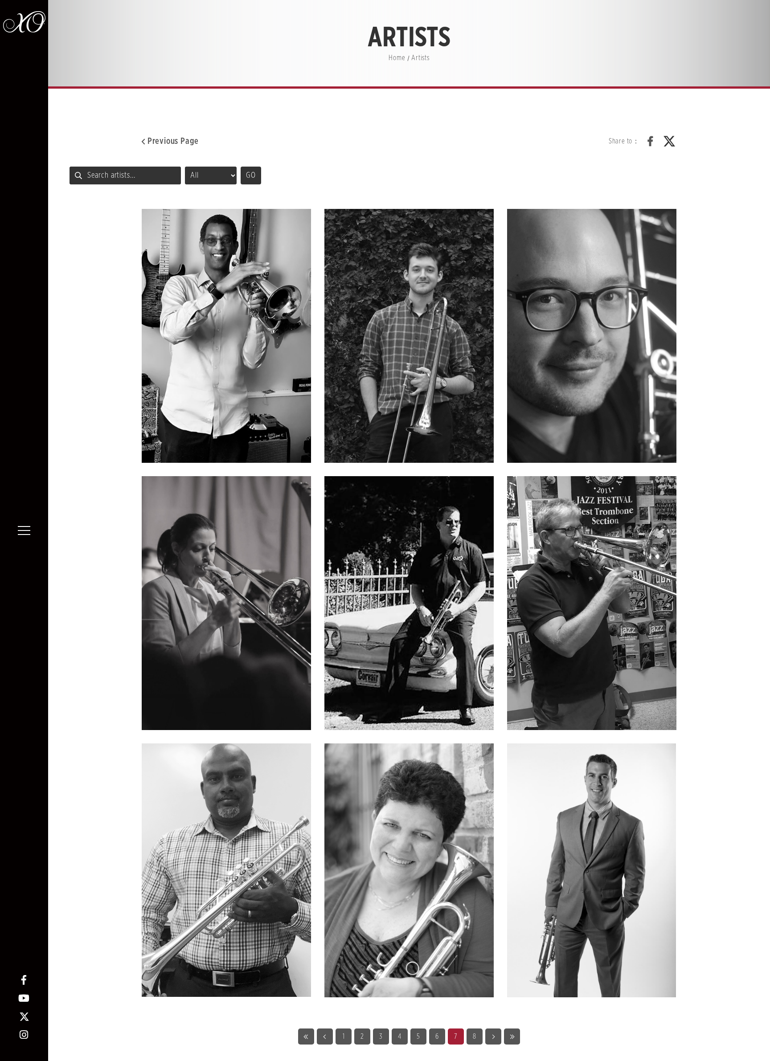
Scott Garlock (591, 603)
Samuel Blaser (591, 336)
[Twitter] (24, 1016)
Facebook (650, 141)
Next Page (493, 1036)
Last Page (512, 1036)
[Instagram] (24, 1035)
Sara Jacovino (226, 603)
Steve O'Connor (591, 870)
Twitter (669, 141)
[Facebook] (24, 980)
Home (397, 57)
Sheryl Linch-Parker (409, 870)
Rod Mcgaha (226, 336)
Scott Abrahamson (409, 603)
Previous (325, 1036)
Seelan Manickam (226, 870)
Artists (420, 57)
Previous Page (173, 141)
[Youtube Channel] (24, 998)
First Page (306, 1036)
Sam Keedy (409, 336)
